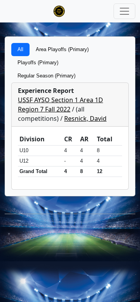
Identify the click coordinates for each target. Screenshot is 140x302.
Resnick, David (85, 118)
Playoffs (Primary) (38, 62)
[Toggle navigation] (124, 11)
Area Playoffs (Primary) (62, 49)
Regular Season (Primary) (46, 76)
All (20, 49)
